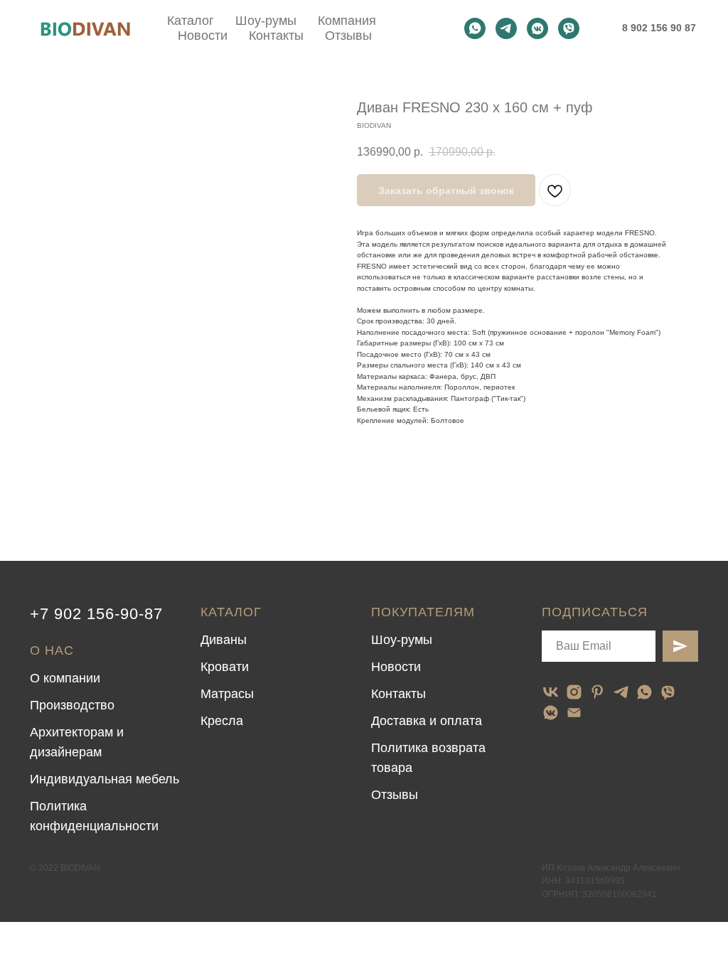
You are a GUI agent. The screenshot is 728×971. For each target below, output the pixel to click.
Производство (72, 705)
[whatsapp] (475, 28)
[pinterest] (597, 692)
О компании (65, 678)
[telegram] (506, 28)
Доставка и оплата (426, 721)
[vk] (551, 692)
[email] (574, 712)
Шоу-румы (265, 21)
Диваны (223, 640)
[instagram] (574, 692)
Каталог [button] (190, 21)
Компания (347, 21)
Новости (203, 35)
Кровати (224, 667)
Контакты (276, 35)
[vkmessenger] (537, 28)
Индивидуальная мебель (104, 779)
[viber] (568, 28)
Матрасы (227, 694)
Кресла (221, 721)
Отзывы (348, 35)
